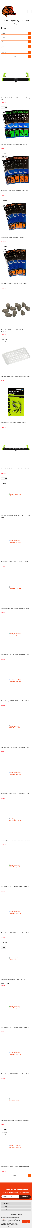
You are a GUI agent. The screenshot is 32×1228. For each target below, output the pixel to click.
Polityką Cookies (5, 1219)
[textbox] (14, 37)
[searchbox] (15, 42)
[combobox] (16, 37)
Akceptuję (26, 1222)
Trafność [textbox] (4, 52)
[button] (16, 1203)
